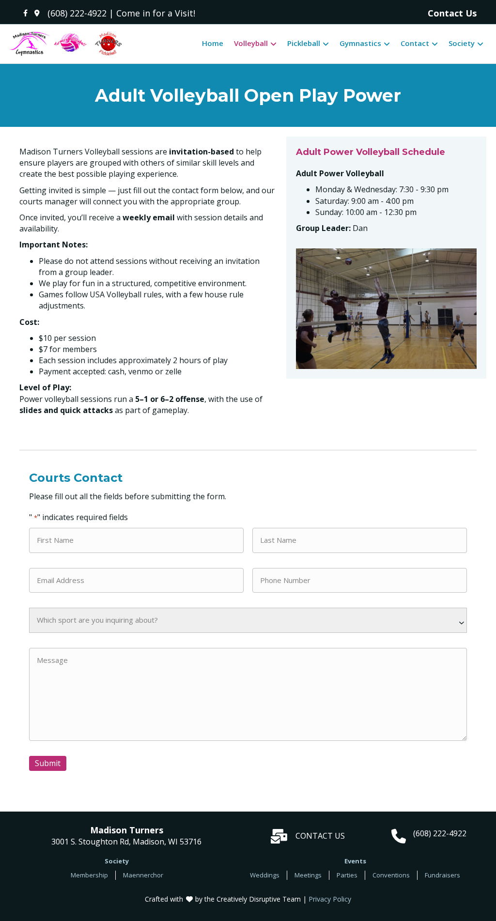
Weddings (264, 875)
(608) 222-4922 (77, 13)
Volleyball (251, 43)
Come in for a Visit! (155, 13)
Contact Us (452, 13)
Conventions (391, 875)
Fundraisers (442, 875)
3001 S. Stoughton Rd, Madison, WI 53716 (126, 836)
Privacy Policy (330, 899)
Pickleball (303, 43)
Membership (89, 875)
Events (355, 861)
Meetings (308, 875)
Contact (415, 43)
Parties (347, 875)
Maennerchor (143, 875)
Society (462, 43)
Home (212, 43)
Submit (48, 763)
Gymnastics (360, 43)
